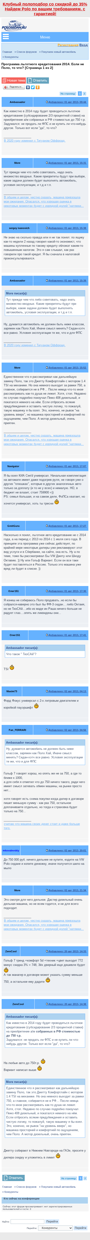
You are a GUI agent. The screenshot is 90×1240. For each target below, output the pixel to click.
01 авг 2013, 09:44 (67, 102)
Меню (45, 37)
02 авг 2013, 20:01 (67, 850)
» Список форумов (26, 51)
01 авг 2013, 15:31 (67, 162)
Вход (83, 45)
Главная (7, 51)
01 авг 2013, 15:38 (67, 228)
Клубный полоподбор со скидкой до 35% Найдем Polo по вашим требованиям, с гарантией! (45, 9)
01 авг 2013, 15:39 (67, 280)
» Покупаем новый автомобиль (57, 51)
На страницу (68, 93)
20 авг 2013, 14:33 (67, 951)
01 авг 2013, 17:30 (67, 591)
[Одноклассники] (37, 87)
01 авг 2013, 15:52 (67, 367)
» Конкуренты (10, 57)
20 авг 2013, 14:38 (67, 1004)
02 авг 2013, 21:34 (67, 890)
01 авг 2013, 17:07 (67, 466)
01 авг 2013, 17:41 (67, 635)
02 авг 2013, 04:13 (67, 691)
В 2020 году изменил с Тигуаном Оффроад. (35, 140)
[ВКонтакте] (28, 87)
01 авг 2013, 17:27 (67, 526)
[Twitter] (32, 87)
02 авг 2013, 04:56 (67, 730)
